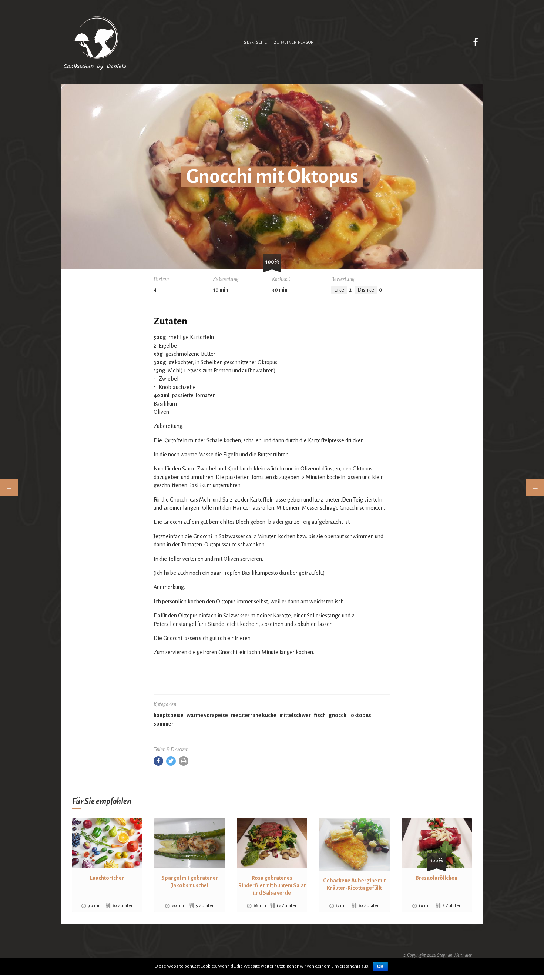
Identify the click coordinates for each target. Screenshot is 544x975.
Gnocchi (338, 715)
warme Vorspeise (207, 715)
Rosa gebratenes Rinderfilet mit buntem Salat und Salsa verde (272, 885)
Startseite (255, 42)
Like (339, 290)
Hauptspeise (169, 715)
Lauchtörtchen (107, 878)
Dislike (365, 290)
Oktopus (361, 715)
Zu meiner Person (294, 42)
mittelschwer (295, 715)
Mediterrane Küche (253, 715)
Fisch (320, 715)
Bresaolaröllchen (436, 878)
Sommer (164, 724)
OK (380, 966)
